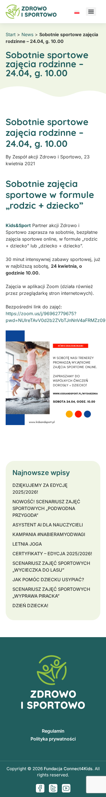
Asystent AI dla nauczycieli (47, 525)
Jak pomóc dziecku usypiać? (48, 579)
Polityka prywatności (53, 739)
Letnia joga (27, 544)
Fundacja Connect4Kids (68, 768)
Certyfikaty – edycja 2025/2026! (52, 553)
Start (11, 34)
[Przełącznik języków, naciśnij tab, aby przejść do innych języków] (77, 11)
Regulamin (53, 731)
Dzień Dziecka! (30, 605)
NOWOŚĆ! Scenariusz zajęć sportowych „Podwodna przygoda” (46, 508)
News (27, 34)
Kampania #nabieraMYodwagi (48, 534)
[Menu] (91, 11)
